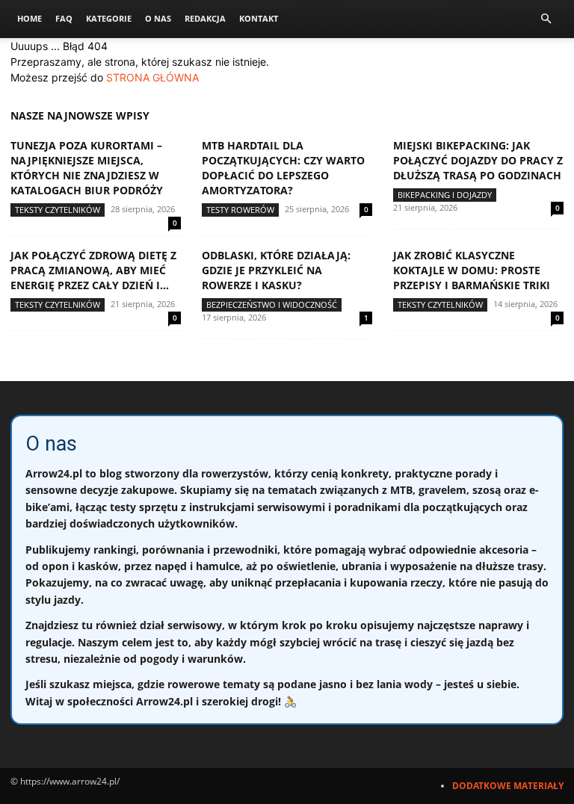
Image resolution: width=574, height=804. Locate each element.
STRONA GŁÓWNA (152, 77)
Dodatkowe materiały (508, 785)
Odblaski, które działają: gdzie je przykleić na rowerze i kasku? (276, 270)
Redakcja (205, 18)
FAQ (63, 18)
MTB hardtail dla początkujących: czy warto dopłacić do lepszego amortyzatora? (283, 167)
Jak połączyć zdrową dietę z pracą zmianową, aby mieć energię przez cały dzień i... (93, 270)
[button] (546, 19)
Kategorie (109, 18)
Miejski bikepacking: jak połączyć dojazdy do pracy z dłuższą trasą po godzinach (478, 160)
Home (29, 18)
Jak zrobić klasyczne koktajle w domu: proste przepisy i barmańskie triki (471, 270)
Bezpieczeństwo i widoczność (271, 304)
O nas (158, 18)
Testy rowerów (240, 209)
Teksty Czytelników (57, 209)
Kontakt (258, 18)
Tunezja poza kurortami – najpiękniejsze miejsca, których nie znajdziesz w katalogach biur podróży (86, 167)
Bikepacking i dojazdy (445, 194)
